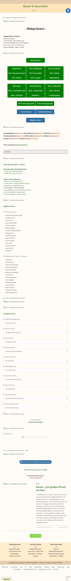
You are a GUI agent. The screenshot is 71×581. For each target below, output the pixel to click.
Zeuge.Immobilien (10, 238)
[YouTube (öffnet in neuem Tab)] (32, 1)
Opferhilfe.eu (8, 250)
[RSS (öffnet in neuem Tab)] (36, 1)
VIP (26, 567)
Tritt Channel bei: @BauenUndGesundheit (36, 462)
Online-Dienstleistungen (11, 265)
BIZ (21, 567)
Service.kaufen (9, 220)
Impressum (60, 567)
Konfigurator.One (10, 218)
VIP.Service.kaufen (10, 225)
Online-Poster (9, 275)
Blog (37, 484)
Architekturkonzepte (11, 290)
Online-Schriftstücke (10, 282)
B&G (53, 567)
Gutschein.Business (10, 246)
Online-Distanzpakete (11, 267)
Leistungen (14, 567)
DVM (30, 567)
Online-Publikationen (11, 277)
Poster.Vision (8, 243)
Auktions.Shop (9, 248)
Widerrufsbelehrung (30, 569)
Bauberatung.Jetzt (10, 228)
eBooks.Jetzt (8, 260)
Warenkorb (38, 567)
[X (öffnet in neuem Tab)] (30, 1)
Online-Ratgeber (9, 280)
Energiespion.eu (9, 233)
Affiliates (46, 567)
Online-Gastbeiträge (10, 270)
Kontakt (55, 569)
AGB (68, 567)
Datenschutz (17, 569)
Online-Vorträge (9, 287)
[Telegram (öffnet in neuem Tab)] (39, 1)
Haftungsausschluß (45, 569)
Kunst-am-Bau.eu (10, 240)
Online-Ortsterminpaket (11, 272)
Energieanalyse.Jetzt (10, 235)
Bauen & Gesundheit (35, 6)
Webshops (5, 567)
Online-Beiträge (9, 262)
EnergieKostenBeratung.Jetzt (13, 230)
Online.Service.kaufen (11, 223)
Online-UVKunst (9, 285)
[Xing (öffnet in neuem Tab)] (34, 1)
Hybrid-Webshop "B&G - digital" (13, 215)
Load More (35, 536)
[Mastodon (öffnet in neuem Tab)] (41, 1)
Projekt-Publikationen (11, 292)
